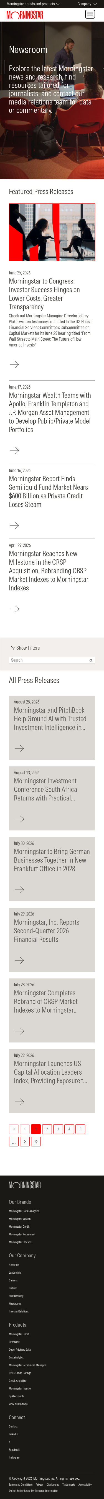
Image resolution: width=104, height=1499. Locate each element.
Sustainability (16, 1296)
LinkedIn (13, 1434)
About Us (14, 1265)
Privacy (39, 1485)
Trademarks (68, 1485)
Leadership (15, 1273)
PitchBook (14, 1342)
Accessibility (85, 1485)
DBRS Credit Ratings (20, 1373)
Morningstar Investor (20, 1389)
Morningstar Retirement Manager (27, 1365)
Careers (13, 1280)
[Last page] (36, 1141)
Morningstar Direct (19, 1334)
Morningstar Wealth (20, 1219)
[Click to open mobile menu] (90, 14)
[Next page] (25, 1141)
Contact (13, 1427)
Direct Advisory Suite (20, 1350)
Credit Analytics (17, 1381)
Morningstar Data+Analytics (24, 1211)
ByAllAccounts (16, 1396)
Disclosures (53, 1485)
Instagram (14, 1458)
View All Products (18, 1404)
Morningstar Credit (19, 1227)
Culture (13, 1288)
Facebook (14, 1450)
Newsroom (15, 1304)
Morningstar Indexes (20, 1242)
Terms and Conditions (20, 1485)
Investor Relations (19, 1312)
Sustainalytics (16, 1358)
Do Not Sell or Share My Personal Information (33, 1491)
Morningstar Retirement (22, 1234)
